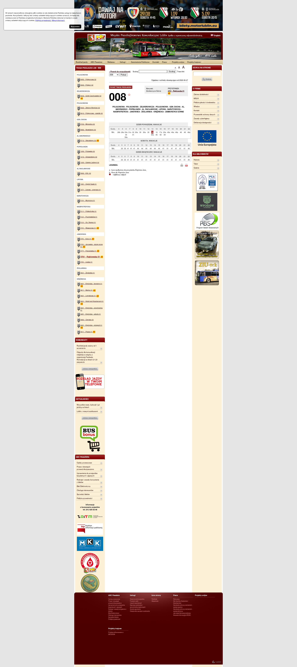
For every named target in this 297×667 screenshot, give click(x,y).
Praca (164, 62)
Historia (196, 159)
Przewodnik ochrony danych (204, 114)
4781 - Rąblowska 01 (176, 91)
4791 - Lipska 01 (86, 262)
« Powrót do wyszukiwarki (119, 71)
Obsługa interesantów (85, 490)
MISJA (196, 98)
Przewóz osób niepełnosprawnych (136, 602)
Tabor (196, 163)
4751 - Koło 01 (86, 239)
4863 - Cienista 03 (87, 319)
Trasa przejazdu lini (88, 67)
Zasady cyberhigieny (201, 118)
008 (117, 96)
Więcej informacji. (58, 20)
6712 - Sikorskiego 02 (88, 140)
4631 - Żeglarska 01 (87, 273)
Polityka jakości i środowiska (204, 102)
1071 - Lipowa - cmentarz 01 (90, 189)
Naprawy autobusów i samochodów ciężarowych (137, 606)
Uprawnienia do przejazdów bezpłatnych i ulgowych (87, 474)
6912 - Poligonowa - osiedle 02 (91, 113)
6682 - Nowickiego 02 (88, 129)
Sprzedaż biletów (83, 494)
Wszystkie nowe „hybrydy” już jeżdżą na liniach (88, 405)
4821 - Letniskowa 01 (88, 295)
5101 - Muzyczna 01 (87, 200)
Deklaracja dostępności (202, 122)
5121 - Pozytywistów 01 (88, 217)
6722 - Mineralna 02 (87, 124)
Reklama (110, 62)
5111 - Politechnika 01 (88, 211)
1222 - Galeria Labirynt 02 (89, 162)
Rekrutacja (176, 599)
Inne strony (156, 595)
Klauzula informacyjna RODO (182, 615)
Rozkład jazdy (82, 62)
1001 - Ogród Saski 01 (88, 184)
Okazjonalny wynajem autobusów (140, 611)
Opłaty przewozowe (84, 462)
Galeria (196, 167)
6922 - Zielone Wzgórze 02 (90, 108)
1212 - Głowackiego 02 (88, 157)
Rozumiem (75, 26)
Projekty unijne (178, 62)
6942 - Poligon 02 (86, 85)
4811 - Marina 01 (86, 290)
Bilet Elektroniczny (83, 486)
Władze (197, 106)
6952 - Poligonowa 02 (88, 79)
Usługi (121, 62)
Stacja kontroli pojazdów (137, 599)
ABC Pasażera (95, 62)
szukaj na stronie (202, 67)
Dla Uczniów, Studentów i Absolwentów (180, 602)
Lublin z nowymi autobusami (87, 411)
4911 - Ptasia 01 (86, 331)
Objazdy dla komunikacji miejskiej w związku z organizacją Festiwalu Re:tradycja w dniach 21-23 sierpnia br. (87, 357)
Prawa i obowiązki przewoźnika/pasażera (85, 467)
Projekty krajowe (193, 62)
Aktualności (155, 601)
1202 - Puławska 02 (87, 151)
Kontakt (156, 62)
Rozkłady (154, 599)
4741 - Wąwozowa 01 (88, 228)
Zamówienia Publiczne (140, 62)
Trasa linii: (181, 71)
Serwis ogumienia (135, 609)
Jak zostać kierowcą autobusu (182, 613)
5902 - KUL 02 (85, 173)
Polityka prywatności (84, 498)
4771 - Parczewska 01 (88, 251)
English (217, 35)
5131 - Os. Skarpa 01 (88, 222)
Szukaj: (136, 71)
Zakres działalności (201, 94)
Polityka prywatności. (43, 20)
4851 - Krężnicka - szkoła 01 (90, 314)
